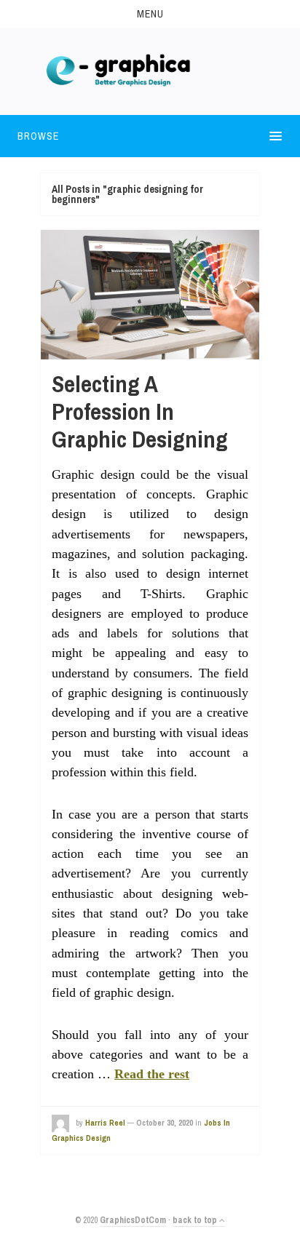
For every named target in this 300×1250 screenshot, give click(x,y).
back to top (196, 1220)
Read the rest (151, 1074)
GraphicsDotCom (133, 1220)
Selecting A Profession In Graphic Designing (140, 411)
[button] (150, 14)
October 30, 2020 (164, 1123)
